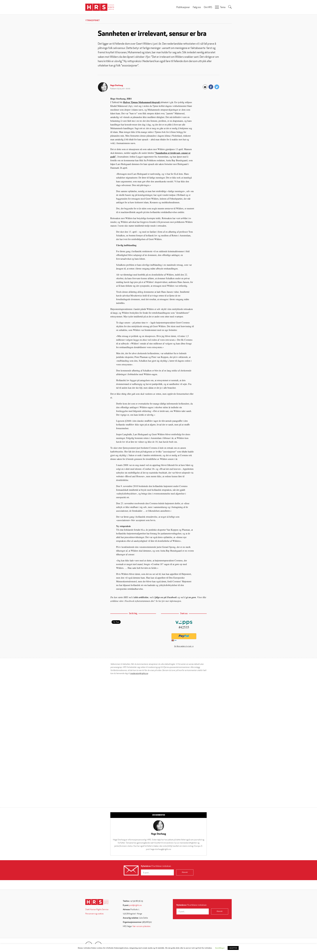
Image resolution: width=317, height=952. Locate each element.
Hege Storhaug (116, 85)
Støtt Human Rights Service (96, 910)
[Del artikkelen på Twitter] (216, 87)
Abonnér (185, 872)
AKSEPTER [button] (233, 948)
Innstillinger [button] (220, 948)
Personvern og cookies (94, 914)
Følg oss (197, 7)
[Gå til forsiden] (96, 902)
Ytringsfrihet (92, 21)
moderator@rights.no (139, 674)
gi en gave (191, 597)
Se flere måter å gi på (182, 646)
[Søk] (230, 7)
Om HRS (208, 7)
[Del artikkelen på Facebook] (211, 87)
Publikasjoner (183, 7)
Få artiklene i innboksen (156, 866)
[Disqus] (158, 708)
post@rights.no (135, 905)
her (160, 600)
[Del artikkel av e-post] (205, 87)
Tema (222, 7)
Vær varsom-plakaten (141, 926)
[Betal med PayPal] (184, 636)
